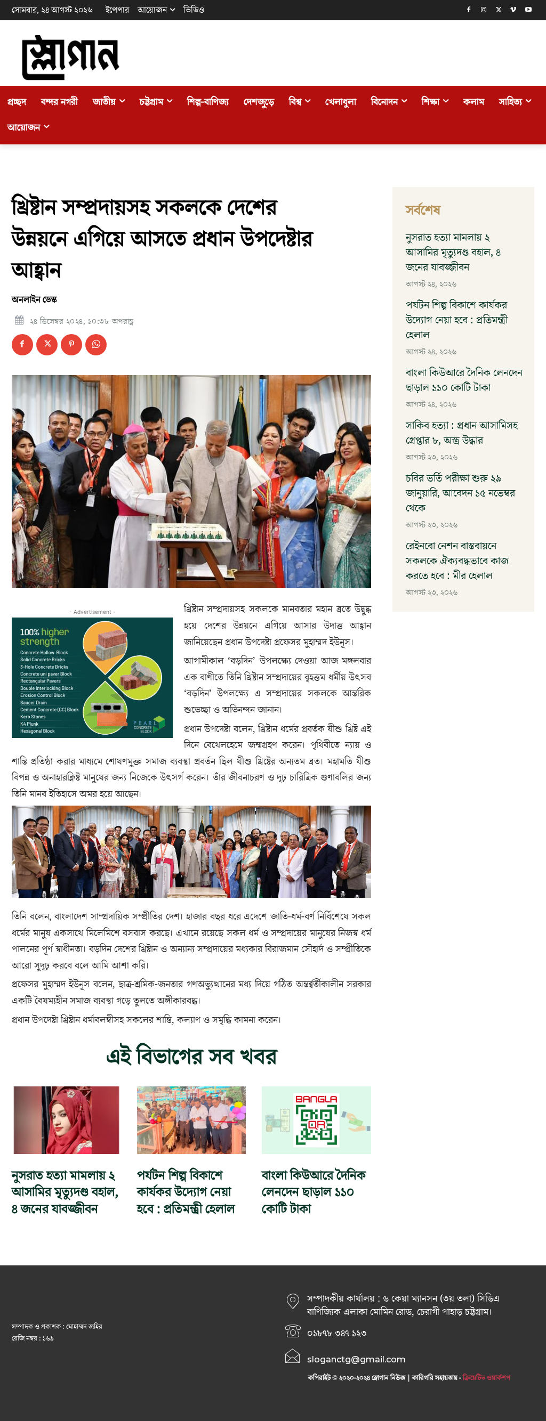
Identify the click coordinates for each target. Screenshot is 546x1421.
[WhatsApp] (96, 344)
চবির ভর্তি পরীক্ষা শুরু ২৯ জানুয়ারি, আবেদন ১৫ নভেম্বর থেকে (460, 493)
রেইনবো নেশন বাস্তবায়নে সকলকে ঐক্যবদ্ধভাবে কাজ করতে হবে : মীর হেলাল (457, 561)
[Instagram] (484, 10)
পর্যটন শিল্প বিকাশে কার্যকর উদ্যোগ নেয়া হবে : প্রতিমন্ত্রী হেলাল (186, 1192)
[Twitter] (499, 10)
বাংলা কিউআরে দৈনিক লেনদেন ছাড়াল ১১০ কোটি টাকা (314, 1192)
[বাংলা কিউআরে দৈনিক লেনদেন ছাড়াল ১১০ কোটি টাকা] (316, 1120)
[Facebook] (469, 10)
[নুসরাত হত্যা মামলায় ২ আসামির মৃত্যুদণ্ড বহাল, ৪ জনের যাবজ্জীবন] (66, 1120)
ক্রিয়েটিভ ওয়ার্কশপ (486, 1378)
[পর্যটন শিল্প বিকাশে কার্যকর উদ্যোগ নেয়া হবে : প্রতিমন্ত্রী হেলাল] (191, 1120)
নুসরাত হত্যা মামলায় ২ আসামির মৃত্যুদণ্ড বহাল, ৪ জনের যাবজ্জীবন (65, 1192)
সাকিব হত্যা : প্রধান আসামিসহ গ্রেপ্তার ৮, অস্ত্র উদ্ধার (462, 433)
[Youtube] (528, 10)
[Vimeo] (513, 10)
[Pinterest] (71, 344)
